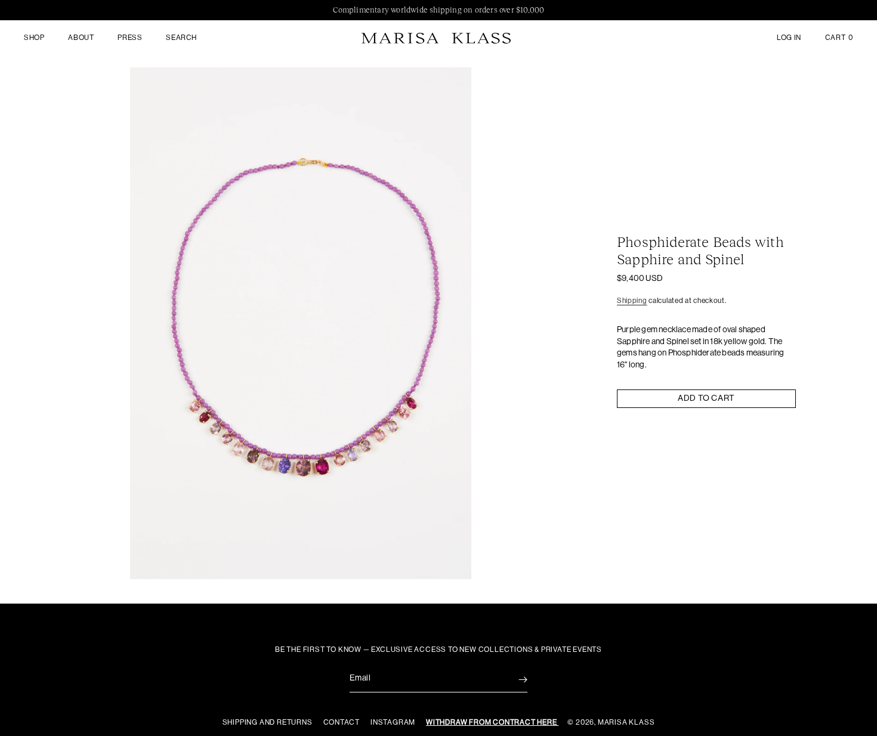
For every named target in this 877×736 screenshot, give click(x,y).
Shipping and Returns (268, 722)
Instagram (393, 722)
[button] (34, 38)
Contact (342, 722)
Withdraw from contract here (492, 722)
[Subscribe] (514, 679)
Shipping (632, 300)
